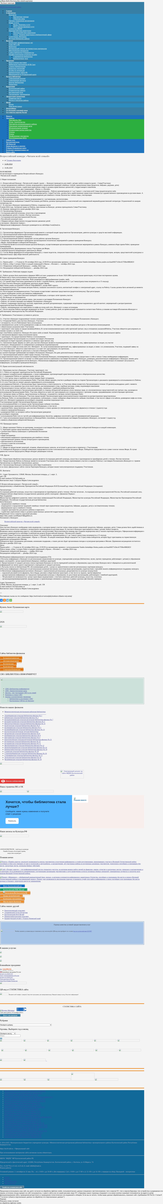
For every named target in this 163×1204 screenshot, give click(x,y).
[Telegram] (7, 600)
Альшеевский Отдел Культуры (16, 912)
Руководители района (17, 90)
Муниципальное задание (18, 128)
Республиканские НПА (18, 138)
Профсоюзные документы (19, 136)
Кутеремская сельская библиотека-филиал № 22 (22, 742)
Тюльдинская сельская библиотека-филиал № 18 (22, 757)
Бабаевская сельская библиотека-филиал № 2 (21, 718)
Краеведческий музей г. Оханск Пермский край (22, 918)
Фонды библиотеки (16, 82)
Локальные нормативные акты (20, 126)
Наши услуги (14, 23)
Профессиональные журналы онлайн (23, 55)
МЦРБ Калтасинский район (10, 7)
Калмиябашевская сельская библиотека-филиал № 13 (24, 730)
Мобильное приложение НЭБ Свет (22, 64)
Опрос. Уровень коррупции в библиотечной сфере (32, 35)
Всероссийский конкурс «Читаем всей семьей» (22, 521)
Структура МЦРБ (15, 29)
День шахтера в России (7, 979)
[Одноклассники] (4, 600)
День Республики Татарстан (9, 981)
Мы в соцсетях (10, 1183)
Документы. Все (15, 120)
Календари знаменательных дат (21, 43)
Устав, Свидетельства (17, 122)
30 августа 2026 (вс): (6, 977)
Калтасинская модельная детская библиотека (21, 732)
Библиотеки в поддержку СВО (21, 699)
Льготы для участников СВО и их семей (20, 693)
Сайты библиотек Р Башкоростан (21, 53)
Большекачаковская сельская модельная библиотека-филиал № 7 (28, 720)
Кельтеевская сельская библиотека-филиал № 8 (22, 734)
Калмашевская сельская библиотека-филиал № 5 (22, 728)
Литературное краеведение (15, 96)
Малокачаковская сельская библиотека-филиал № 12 (24, 745)
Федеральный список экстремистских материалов (28, 49)
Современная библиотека (23, 57)
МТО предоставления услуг (23, 27)
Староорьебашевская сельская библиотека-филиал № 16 (25, 753)
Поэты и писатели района (18, 100)
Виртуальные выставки (18, 63)
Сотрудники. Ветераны (18, 37)
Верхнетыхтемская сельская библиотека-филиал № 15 (24, 724)
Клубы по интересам (17, 70)
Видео (11, 104)
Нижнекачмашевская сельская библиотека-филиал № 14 (25, 747)
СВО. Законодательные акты (16, 691)
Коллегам (9, 41)
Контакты (12, 15)
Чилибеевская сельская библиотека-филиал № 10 (23, 759)
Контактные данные (21, 17)
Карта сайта (10, 152)
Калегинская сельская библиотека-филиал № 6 (22, 726)
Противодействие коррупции (20, 31)
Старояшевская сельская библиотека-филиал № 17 (23, 755)
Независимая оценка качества (20, 130)
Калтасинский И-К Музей (14, 914)
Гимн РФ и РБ (14, 45)
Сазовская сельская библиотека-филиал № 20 (21, 751)
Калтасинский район (17, 88)
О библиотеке (11, 13)
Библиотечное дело (20, 59)
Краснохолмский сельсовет (14, 910)
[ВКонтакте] (1, 600)
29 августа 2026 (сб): (6, 974)
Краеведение (10, 86)
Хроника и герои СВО (13, 695)
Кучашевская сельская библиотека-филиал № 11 (22, 744)
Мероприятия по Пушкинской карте (22, 74)
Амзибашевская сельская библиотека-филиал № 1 (23, 716)
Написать (12, 821)
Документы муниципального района (23, 124)
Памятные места (15, 98)
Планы (11, 134)
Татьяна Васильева (14, 160)
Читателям (10, 61)
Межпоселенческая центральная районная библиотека (25, 1091)
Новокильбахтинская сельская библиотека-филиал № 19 (25, 749)
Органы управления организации (21, 21)
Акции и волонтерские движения (18, 697)
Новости (7, 1179)
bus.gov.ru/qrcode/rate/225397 (82, 931)
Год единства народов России (16, 112)
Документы (10, 118)
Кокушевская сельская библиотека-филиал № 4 (22, 738)
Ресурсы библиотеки (13, 76)
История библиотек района (19, 39)
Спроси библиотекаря (17, 66)
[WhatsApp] (10, 600)
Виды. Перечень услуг (21, 25)
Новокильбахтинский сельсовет (16, 916)
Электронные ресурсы (17, 80)
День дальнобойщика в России (9, 975)
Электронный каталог (17, 78)
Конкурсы (13, 47)
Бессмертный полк (16, 92)
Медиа (8, 102)
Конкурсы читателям (17, 68)
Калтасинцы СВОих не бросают (22, 701)
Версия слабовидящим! (14, 781)
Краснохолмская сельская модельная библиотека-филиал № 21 (28, 740)
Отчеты (12, 132)
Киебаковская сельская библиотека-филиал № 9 (22, 736)
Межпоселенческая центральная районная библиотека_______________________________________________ (25, 713)
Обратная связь (19, 19)
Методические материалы (18, 51)
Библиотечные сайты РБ (18, 72)
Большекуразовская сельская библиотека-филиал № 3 (24, 722)
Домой (7, 1177)
